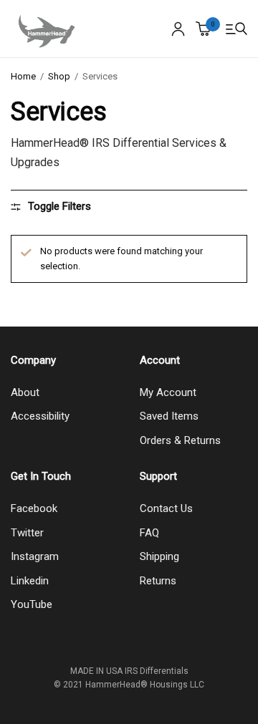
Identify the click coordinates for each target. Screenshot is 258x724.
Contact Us (166, 508)
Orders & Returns (180, 440)
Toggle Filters (59, 206)
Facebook (34, 508)
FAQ (149, 532)
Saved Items (169, 416)
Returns (158, 580)
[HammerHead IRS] (46, 28)
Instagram (35, 556)
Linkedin (30, 580)
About (25, 392)
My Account (168, 392)
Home (23, 76)
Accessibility (40, 416)
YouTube (31, 604)
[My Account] (178, 29)
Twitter (27, 532)
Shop (59, 76)
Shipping (159, 556)
